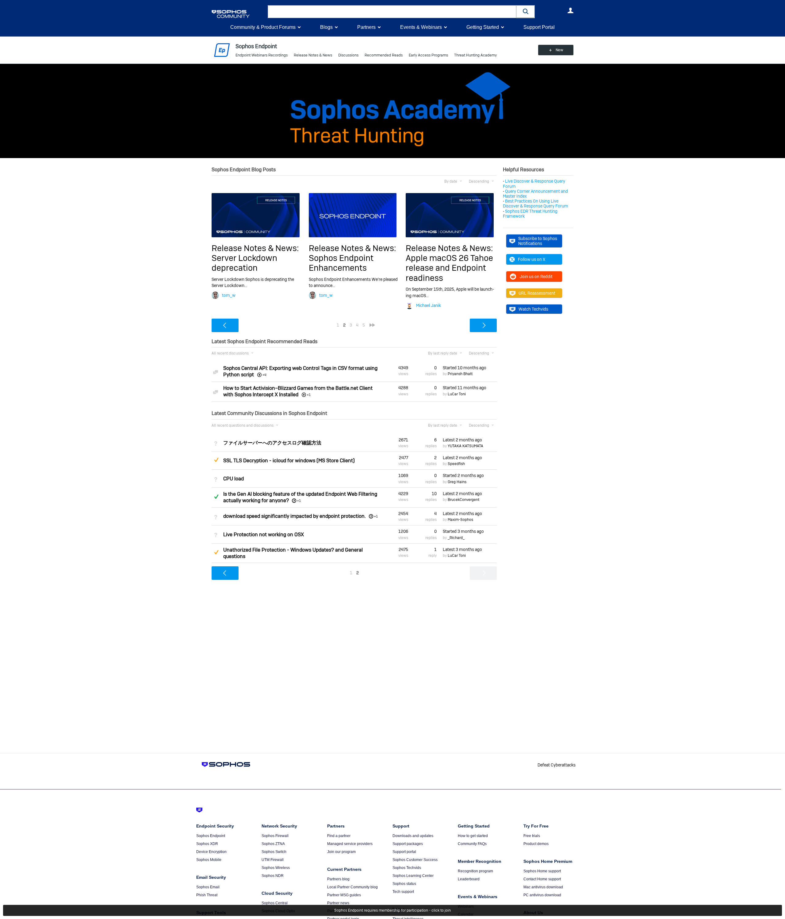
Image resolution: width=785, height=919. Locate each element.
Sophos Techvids (406, 868)
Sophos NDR (273, 876)
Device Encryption (211, 852)
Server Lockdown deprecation (244, 263)
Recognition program (475, 871)
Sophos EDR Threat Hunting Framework (530, 213)
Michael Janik (428, 305)
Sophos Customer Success (415, 860)
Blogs (326, 27)
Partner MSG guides (344, 895)
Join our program (341, 852)
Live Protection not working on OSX (263, 534)
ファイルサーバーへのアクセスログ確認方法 (272, 443)
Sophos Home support (542, 871)
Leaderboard (469, 879)
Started (464, 367)
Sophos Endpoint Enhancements (341, 263)
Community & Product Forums (263, 27)
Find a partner (338, 836)
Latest (462, 440)
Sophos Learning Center (413, 876)
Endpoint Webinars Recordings (262, 55)
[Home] (238, 14)
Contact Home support (542, 879)
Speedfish (456, 463)
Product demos (536, 844)
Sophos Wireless (276, 868)
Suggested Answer (216, 459)
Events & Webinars (421, 27)
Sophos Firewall (275, 836)
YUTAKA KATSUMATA (465, 446)
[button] (525, 11)
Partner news (338, 903)
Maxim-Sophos (460, 519)
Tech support (403, 892)
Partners (366, 27)
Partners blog (338, 879)
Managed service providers (350, 844)
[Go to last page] (372, 325)
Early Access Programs (428, 55)
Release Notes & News (313, 55)
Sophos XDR (207, 844)
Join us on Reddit (536, 276)
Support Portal (539, 27)
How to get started (473, 836)
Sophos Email (208, 887)
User (570, 10)
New (559, 50)
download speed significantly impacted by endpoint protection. (294, 516)
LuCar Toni (457, 394)
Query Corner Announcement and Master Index (535, 193)
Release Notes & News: (255, 248)
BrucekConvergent (463, 499)
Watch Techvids (533, 309)
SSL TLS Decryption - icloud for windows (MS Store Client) (289, 460)
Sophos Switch (274, 852)
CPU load (233, 478)
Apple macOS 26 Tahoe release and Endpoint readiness (449, 268)
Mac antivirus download (543, 887)
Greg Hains (457, 481)
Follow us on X (531, 259)
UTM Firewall (273, 860)
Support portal (404, 852)
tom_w (229, 295)
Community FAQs (472, 844)
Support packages (407, 844)
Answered (216, 496)
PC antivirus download (542, 895)
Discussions (348, 55)
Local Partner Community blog (352, 887)
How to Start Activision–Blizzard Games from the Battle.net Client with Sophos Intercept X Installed (298, 391)
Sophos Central (275, 903)
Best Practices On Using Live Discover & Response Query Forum (535, 203)
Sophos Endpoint (210, 836)
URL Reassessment (537, 293)
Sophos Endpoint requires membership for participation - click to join (392, 910)
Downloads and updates (412, 836)
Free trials (531, 836)
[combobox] (392, 12)
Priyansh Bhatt (460, 373)
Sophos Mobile (208, 860)
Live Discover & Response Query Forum (534, 183)
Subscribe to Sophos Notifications (537, 241)
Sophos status (404, 884)
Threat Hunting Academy (475, 55)
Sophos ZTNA (273, 844)
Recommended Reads (384, 55)
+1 (299, 500)
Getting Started (482, 27)
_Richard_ (456, 537)
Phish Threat (206, 895)
